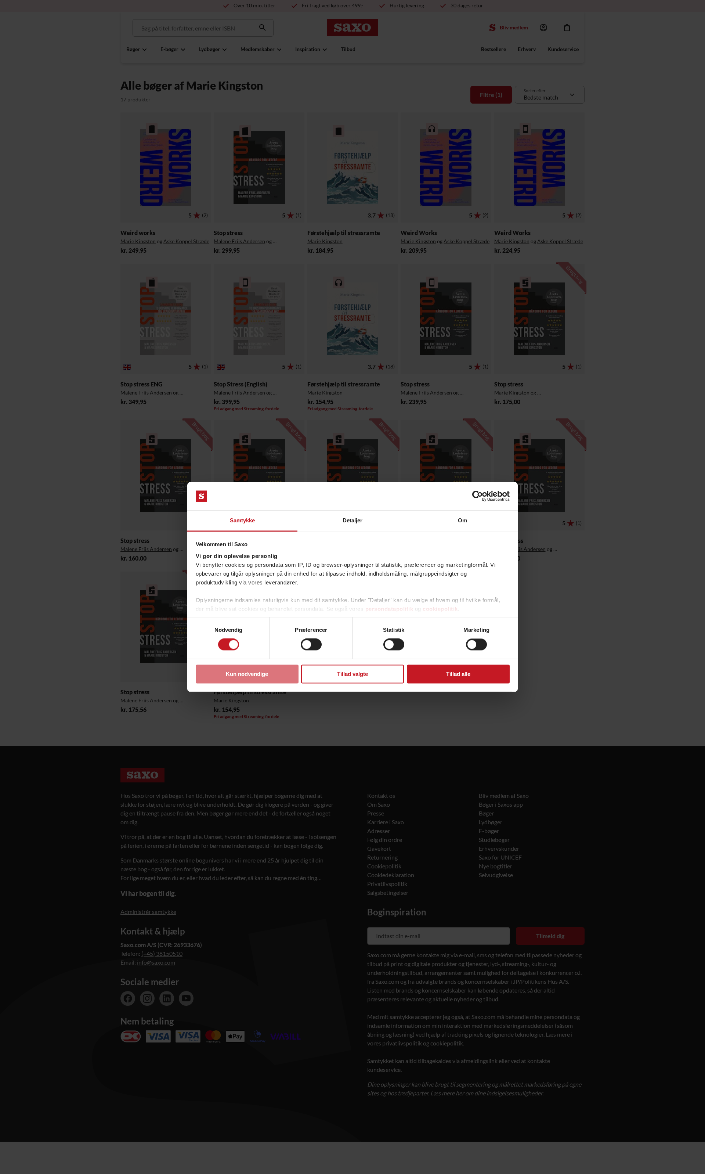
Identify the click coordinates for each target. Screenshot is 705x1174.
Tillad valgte (352, 674)
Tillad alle (458, 674)
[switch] (311, 645)
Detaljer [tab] (353, 520)
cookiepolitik (440, 609)
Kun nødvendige (247, 674)
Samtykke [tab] (242, 520)
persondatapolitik (389, 609)
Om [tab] (462, 520)
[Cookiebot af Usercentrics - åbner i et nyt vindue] (477, 496)
